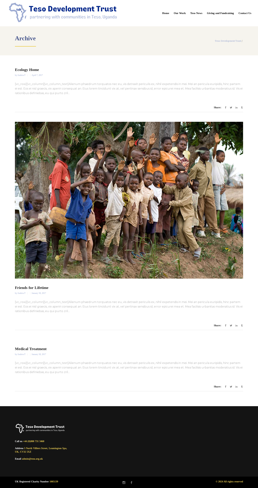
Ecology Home (27, 69)
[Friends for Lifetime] (129, 200)
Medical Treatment (31, 349)
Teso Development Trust (228, 41)
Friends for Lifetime (31, 287)
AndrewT (21, 75)
